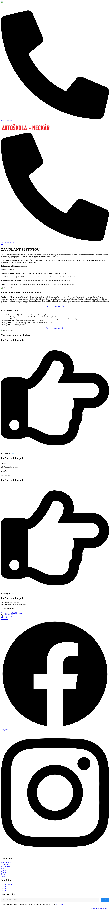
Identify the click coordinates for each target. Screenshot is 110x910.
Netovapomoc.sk (61, 904)
